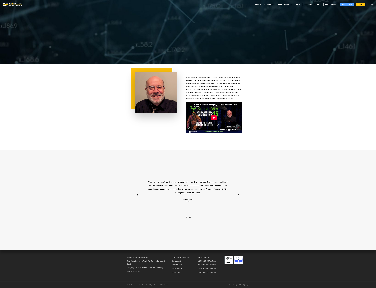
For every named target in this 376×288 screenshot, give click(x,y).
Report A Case (177, 265)
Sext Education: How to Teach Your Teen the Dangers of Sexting (146, 262)
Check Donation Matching (180, 257)
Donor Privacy (177, 268)
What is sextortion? (133, 271)
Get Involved (176, 261)
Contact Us (176, 272)
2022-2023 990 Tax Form (207, 265)
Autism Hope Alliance (223, 95)
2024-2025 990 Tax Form (207, 261)
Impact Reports (203, 257)
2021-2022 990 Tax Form (207, 268)
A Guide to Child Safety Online (137, 257)
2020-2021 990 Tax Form (207, 272)
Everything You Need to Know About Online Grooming (145, 268)
